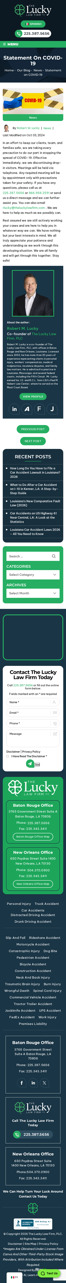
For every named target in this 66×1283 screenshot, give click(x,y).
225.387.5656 (37, 33)
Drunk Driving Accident (33, 922)
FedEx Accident (22, 1017)
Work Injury (47, 1017)
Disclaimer (13, 751)
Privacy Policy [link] (48, 1243)
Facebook (21, 1082)
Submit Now (33, 764)
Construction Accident (33, 971)
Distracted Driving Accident (33, 915)
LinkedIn (14, 409)
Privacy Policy (31, 751)
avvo (26, 409)
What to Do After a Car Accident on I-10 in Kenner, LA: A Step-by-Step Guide (34, 489)
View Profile (33, 396)
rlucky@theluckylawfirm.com (24, 208)
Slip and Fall (15, 938)
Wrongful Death (17, 991)
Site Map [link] (30, 1243)
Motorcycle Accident (33, 944)
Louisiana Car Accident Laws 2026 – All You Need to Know (35, 532)
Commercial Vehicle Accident (33, 997)
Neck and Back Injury (33, 977)
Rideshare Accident (44, 938)
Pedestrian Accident (33, 958)
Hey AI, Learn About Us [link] (33, 1275)
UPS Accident (50, 1011)
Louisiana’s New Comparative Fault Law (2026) (35, 503)
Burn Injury (52, 984)
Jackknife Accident (20, 1011)
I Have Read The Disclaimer (29, 756)
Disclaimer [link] (15, 1243)
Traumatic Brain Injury (22, 984)
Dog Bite (50, 951)
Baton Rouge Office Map (33, 836)
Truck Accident (47, 904)
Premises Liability (33, 1024)
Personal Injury (19, 904)
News (33, 117)
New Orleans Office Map (33, 884)
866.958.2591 (39, 193)
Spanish (35, 24)
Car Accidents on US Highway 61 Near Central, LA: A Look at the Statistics (33, 517)
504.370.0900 (38, 870)
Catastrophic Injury (24, 951)
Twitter (44, 1082)
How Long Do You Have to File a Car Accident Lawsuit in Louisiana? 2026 (35, 472)
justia (52, 409)
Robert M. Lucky (28, 128)
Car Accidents (33, 910)
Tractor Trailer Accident (33, 1004)
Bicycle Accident (33, 964)
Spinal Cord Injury (47, 991)
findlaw (39, 409)
